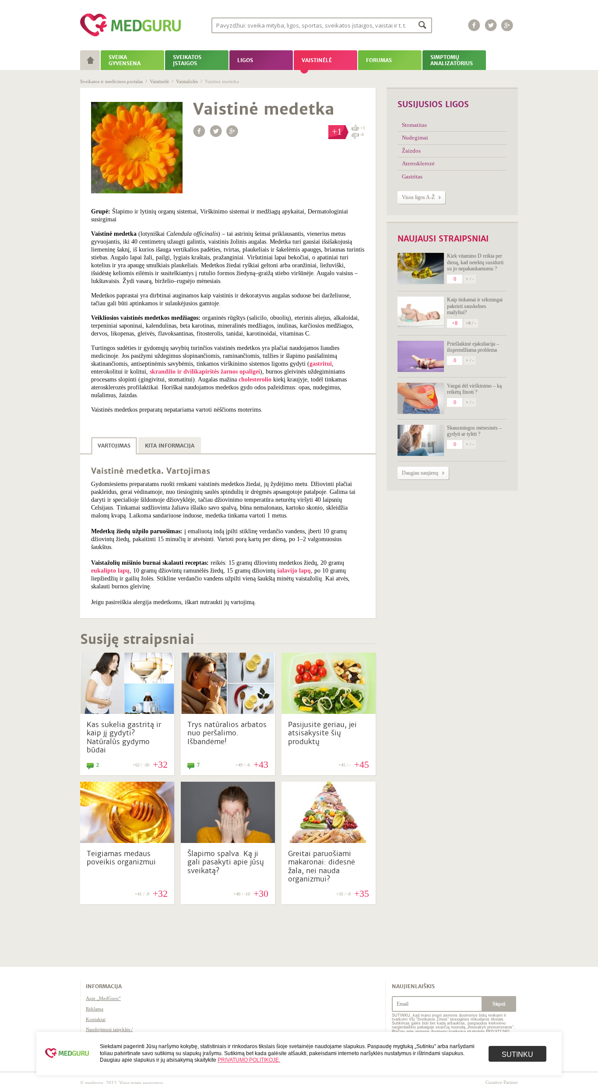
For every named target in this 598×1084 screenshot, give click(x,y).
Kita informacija (169, 445)
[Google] (507, 25)
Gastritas (412, 176)
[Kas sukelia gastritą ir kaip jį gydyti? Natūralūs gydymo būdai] (127, 711)
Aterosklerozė (418, 163)
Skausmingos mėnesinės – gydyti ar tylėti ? (474, 431)
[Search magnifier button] (423, 25)
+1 (362, 128)
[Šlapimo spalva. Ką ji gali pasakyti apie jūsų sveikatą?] (228, 840)
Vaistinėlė (159, 81)
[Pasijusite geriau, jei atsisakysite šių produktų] (328, 711)
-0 (362, 135)
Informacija (104, 986)
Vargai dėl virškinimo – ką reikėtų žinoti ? (474, 389)
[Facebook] (474, 25)
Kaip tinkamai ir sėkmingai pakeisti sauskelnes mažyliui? (475, 306)
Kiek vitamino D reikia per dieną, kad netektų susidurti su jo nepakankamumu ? (475, 262)
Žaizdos (411, 150)
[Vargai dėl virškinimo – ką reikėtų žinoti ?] (420, 398)
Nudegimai (415, 137)
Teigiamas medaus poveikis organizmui (121, 858)
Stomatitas (414, 125)
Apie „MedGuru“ (103, 998)
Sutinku (517, 1054)
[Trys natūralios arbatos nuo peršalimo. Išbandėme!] (228, 711)
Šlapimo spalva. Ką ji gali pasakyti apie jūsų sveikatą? (225, 862)
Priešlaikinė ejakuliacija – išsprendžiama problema (473, 347)
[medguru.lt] (130, 36)
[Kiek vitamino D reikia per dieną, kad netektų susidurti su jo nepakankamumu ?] (420, 268)
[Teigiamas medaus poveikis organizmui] (127, 840)
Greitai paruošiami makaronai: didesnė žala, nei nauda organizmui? (321, 866)
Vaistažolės (187, 81)
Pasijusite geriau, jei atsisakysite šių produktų (322, 733)
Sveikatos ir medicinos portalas (111, 81)
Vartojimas (114, 445)
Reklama (94, 1008)
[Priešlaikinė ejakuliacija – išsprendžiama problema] (420, 356)
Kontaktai (96, 1019)
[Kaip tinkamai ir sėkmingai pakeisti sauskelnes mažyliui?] (420, 312)
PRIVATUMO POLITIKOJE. (249, 1060)
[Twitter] (491, 25)
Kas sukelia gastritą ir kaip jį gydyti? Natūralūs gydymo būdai (124, 737)
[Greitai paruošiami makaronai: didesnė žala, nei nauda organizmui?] (328, 840)
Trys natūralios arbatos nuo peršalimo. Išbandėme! (227, 733)
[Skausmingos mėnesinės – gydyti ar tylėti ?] (420, 440)
